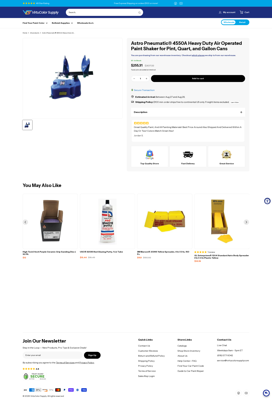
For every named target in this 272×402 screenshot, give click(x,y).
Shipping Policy (146, 360)
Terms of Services (65, 362)
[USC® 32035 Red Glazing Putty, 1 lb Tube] (107, 221)
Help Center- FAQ (187, 360)
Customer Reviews (148, 350)
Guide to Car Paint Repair (191, 371)
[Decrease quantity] (134, 79)
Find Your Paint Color (33, 23)
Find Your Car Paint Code (191, 365)
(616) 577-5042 (225, 355)
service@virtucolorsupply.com (233, 360)
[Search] (139, 12)
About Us (182, 355)
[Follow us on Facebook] (175, 3)
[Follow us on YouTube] (181, 3)
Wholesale (229, 22)
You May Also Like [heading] (42, 185)
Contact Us (144, 345)
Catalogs (182, 345)
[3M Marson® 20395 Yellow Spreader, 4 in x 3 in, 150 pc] (165, 221)
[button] (188, 112)
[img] (188, 123)
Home (25, 33)
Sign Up (92, 355)
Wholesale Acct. (85, 23)
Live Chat (222, 345)
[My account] (220, 12)
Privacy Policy (145, 365)
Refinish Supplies (61, 23)
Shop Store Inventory (189, 350)
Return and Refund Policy (151, 355)
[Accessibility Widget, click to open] (267, 201)
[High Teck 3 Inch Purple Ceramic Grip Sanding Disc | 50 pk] (50, 221)
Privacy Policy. (86, 362)
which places (198, 55)
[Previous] (25, 222)
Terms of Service (147, 371)
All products (34, 33)
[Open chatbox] (266, 393)
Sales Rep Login (146, 376)
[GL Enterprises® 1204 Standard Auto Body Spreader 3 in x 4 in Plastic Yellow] (222, 221)
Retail (242, 22)
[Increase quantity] (146, 79)
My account (229, 12)
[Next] (246, 222)
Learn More (234, 102)
